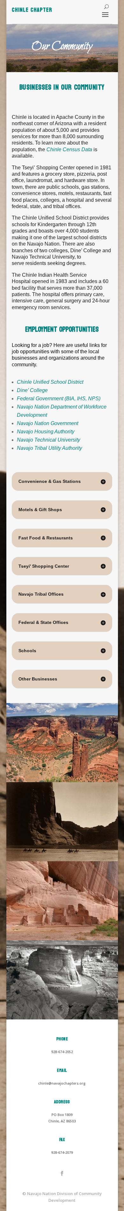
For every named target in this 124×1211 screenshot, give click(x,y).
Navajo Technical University (48, 440)
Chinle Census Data (69, 149)
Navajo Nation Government (47, 423)
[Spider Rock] (62, 780)
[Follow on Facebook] (62, 1173)
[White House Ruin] (62, 939)
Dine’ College (32, 390)
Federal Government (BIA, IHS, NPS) (58, 398)
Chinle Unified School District (50, 382)
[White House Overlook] (62, 1018)
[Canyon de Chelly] (62, 860)
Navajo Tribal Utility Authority (49, 448)
